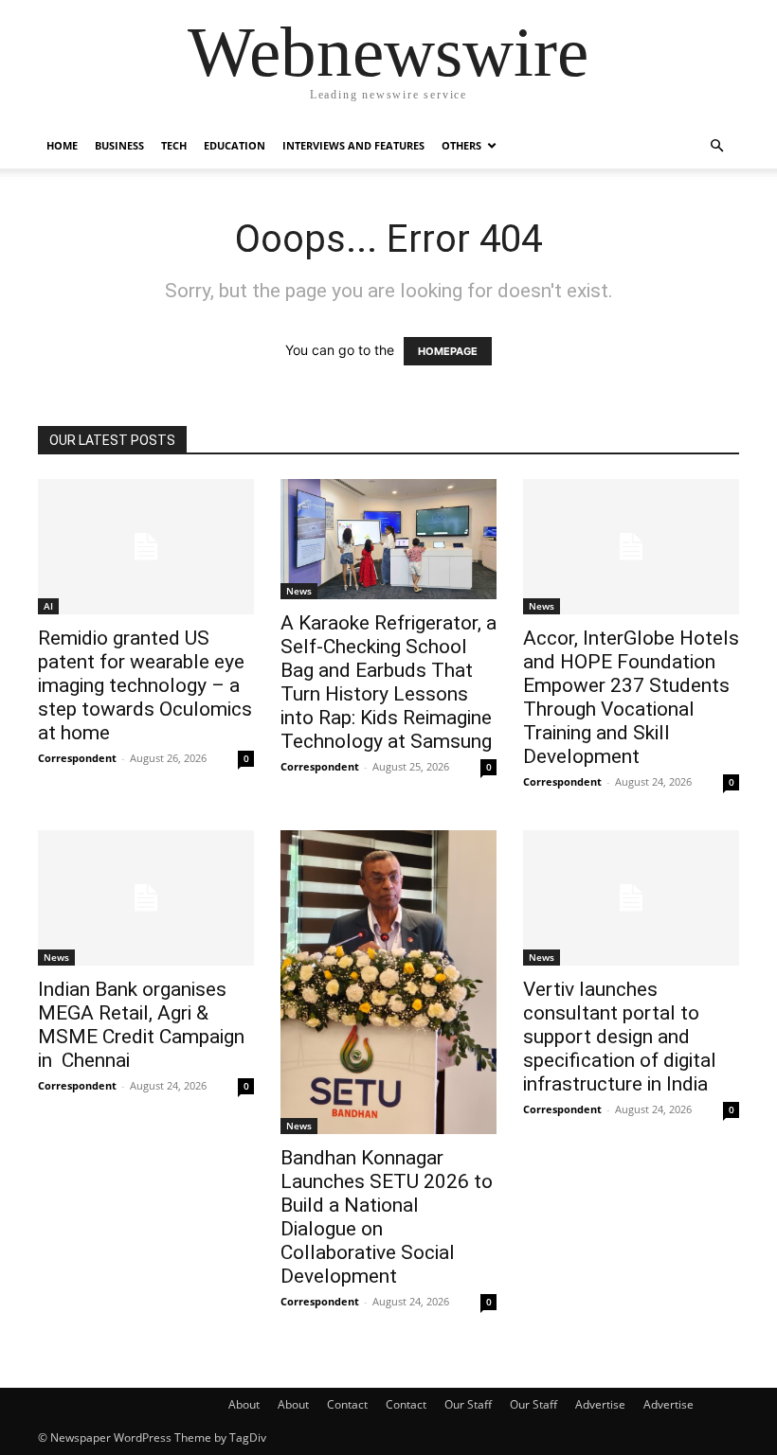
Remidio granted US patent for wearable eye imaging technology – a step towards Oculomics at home (145, 685)
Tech (174, 145)
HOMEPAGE (448, 351)
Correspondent (77, 758)
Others (461, 145)
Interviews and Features (353, 145)
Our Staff (468, 1404)
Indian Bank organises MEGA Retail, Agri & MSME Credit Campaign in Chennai (141, 1025)
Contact (347, 1404)
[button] (716, 146)
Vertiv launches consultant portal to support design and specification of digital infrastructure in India (619, 1036)
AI (48, 605)
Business (119, 145)
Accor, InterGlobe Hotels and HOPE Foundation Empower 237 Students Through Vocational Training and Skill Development (631, 697)
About (244, 1404)
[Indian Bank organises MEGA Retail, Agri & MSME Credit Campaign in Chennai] (146, 898)
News (299, 590)
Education (234, 145)
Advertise (600, 1404)
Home (62, 145)
